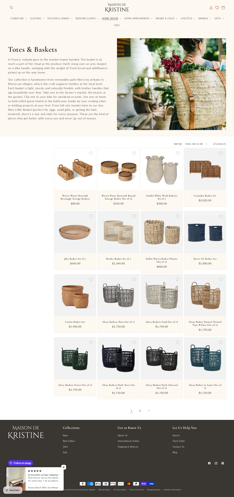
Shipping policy (154, 490)
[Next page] (148, 410)
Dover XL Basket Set (205, 258)
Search (176, 435)
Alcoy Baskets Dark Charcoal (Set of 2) (161, 386)
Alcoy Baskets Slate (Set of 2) (118, 321)
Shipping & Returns (128, 446)
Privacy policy (120, 490)
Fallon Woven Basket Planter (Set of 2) (162, 260)
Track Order (179, 441)
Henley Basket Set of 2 (118, 258)
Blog (175, 452)
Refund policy (105, 490)
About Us (123, 435)
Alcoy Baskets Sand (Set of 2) (161, 321)
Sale (65, 452)
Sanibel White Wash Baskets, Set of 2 (161, 197)
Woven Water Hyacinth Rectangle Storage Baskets (75, 197)
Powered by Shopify (86, 490)
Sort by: (178, 143)
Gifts (65, 446)
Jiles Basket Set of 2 (75, 258)
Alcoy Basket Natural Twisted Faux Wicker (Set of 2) (204, 323)
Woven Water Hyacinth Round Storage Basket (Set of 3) (118, 197)
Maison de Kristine (69, 490)
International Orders (128, 441)
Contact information (172, 490)
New (65, 435)
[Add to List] (91, 153)
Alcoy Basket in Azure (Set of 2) (205, 386)
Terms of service (136, 490)
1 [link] (131, 410)
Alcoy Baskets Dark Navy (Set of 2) (118, 386)
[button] (11, 7)
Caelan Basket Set (75, 321)
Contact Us (178, 446)
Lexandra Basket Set (205, 195)
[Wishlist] (217, 7)
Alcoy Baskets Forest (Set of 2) (75, 385)
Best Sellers (69, 441)
